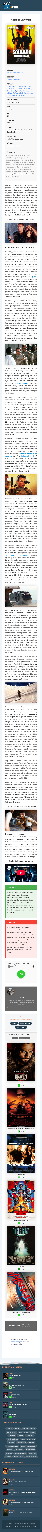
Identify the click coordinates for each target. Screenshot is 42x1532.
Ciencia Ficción (18, 73)
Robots (32, 1432)
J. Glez (21, 998)
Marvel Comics (18, 1457)
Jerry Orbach (11, 91)
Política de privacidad (29, 1526)
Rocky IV (31, 277)
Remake (10, 1450)
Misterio (31, 1442)
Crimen (20, 1435)
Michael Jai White (13, 93)
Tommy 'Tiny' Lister (18, 95)
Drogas (17, 1428)
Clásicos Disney (12, 1439)
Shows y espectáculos (28, 1446)
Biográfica (32, 1453)
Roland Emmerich (13, 79)
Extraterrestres (31, 1457)
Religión (8, 1457)
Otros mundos (23, 1432)
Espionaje (12, 1435)
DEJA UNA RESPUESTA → (27, 1326)
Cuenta (8, 1526)
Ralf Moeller (24, 93)
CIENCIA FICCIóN (24, 1038)
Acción (9, 73)
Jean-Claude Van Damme (22, 89)
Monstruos (19, 1450)
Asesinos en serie (20, 1453)
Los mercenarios (21, 383)
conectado (15, 1342)
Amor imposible (30, 1449)
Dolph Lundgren (12, 86)
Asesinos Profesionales (28, 1439)
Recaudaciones (21, 1442)
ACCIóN (15, 1038)
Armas (14, 1023)
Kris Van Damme (23, 91)
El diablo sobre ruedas (17, 555)
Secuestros (29, 1435)
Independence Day (28, 456)
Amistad (9, 1453)
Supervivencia (11, 1432)
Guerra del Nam (25, 1023)
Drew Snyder (23, 86)
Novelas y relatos (12, 1446)
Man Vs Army (21, 1027)
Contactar (16, 1526)
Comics (9, 1428)
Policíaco (11, 1442)
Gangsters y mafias (29, 1428)
